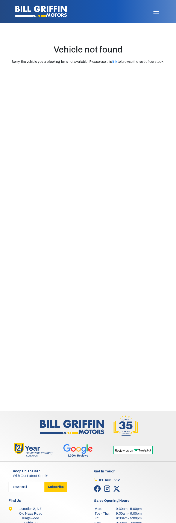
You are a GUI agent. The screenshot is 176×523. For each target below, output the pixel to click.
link (114, 61)
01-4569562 (109, 480)
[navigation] (156, 13)
